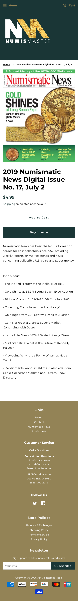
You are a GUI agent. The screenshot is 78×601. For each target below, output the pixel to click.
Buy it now (39, 232)
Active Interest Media (50, 577)
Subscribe (63, 566)
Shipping (9, 203)
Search (39, 417)
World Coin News (39, 464)
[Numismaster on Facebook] (43, 504)
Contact (39, 422)
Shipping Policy (39, 530)
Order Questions (39, 450)
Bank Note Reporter (39, 468)
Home (6, 64)
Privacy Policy (39, 539)
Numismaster (39, 431)
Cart (71, 5)
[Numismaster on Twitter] (35, 504)
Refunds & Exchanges (39, 525)
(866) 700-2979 (39, 482)
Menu (12, 5)
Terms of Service (39, 534)
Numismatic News (39, 426)
